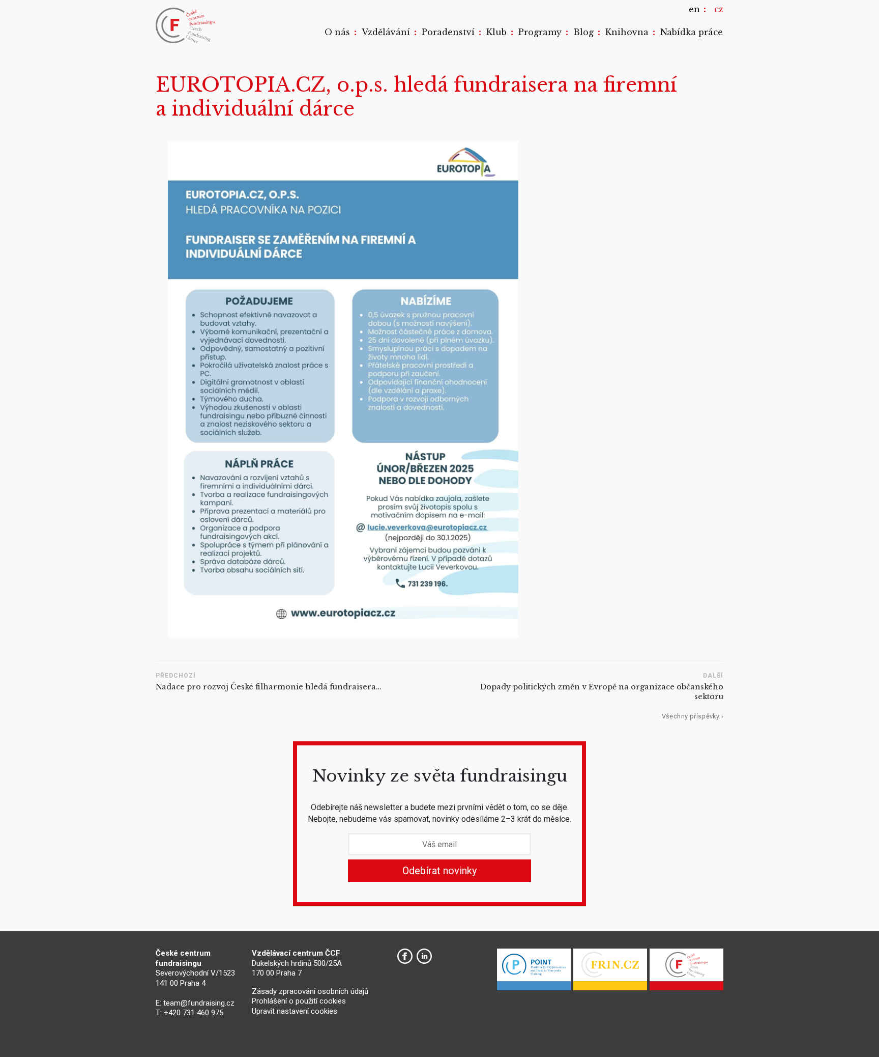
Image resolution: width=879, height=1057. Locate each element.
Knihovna (627, 32)
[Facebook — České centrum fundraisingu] (405, 956)
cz (718, 9)
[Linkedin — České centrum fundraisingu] (424, 956)
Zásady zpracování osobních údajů (310, 991)
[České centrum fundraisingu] (186, 25)
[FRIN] (610, 972)
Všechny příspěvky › (692, 716)
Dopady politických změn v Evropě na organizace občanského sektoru (601, 691)
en (694, 9)
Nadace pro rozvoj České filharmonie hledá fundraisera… (268, 686)
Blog (583, 32)
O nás (337, 32)
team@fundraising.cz (199, 1003)
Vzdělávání (386, 32)
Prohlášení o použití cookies (299, 1001)
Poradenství (448, 32)
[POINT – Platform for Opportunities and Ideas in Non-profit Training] (534, 972)
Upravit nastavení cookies (294, 1011)
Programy (540, 32)
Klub (496, 32)
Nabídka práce (691, 32)
